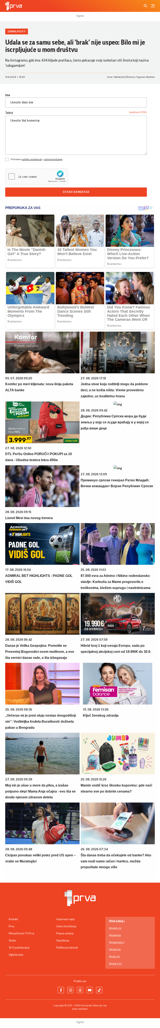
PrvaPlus (115, 928)
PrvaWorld (116, 942)
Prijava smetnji (65, 933)
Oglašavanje (16, 954)
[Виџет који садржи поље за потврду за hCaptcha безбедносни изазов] (36, 176)
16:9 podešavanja (19, 947)
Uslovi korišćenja (66, 926)
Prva (11, 926)
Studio (12, 940)
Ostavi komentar (76, 192)
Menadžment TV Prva (21, 933)
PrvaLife (114, 957)
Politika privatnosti (67, 947)
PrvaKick (115, 950)
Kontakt (13, 919)
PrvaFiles (115, 964)
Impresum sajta (65, 919)
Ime (7, 95)
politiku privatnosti (31, 159)
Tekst (9, 113)
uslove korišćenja (53, 159)
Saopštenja (62, 940)
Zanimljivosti (17, 31)
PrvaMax (115, 935)
